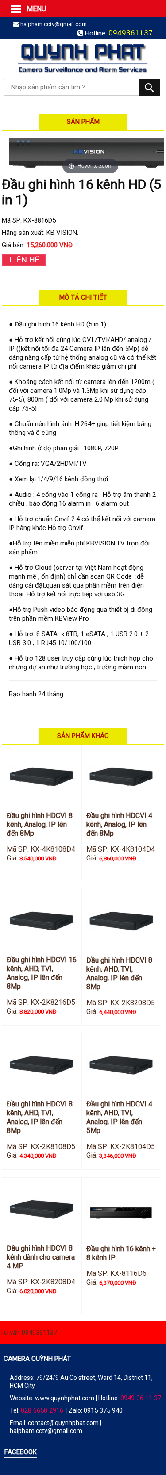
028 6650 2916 (42, 1410)
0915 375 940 (103, 1410)
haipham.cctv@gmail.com (53, 24)
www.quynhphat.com (64, 1398)
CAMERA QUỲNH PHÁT (37, 1359)
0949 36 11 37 (140, 1398)
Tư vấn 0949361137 (28, 1333)
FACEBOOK (20, 1452)
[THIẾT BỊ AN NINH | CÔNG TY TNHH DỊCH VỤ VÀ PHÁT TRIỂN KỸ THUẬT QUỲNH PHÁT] (83, 57)
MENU (15, 9)
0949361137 (130, 32)
